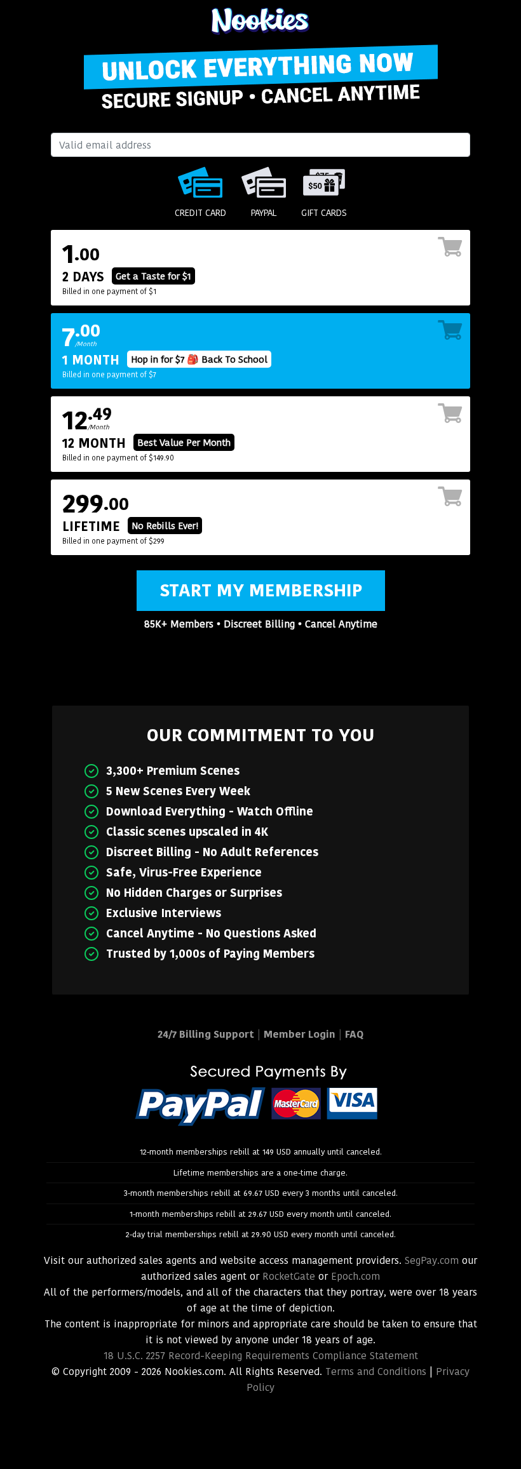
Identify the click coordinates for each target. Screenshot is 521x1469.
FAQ (354, 1034)
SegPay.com (432, 1260)
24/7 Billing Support (206, 1034)
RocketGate (288, 1276)
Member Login (299, 1034)
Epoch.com (355, 1276)
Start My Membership (260, 590)
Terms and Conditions (375, 1371)
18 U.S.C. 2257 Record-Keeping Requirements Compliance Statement (261, 1355)
